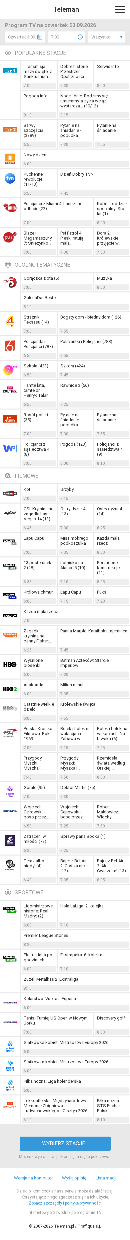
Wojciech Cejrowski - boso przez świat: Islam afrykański (71, 811)
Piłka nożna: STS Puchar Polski (108, 1105)
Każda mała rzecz (108, 541)
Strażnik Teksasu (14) (36, 320)
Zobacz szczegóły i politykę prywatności (65, 1203)
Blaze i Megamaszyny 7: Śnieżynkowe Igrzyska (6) (39, 238)
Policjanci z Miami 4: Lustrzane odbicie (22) (53, 206)
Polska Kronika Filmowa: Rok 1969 (38, 733)
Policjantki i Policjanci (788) (86, 341)
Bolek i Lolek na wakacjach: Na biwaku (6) (112, 733)
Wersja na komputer (33, 1177)
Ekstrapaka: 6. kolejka (81, 954)
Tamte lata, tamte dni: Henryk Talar (36, 390)
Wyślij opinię (74, 1177)
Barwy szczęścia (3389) (33, 130)
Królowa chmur (38, 592)
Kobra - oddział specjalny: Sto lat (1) (112, 208)
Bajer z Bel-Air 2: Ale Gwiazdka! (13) (111, 865)
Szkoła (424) (72, 365)
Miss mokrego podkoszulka (74, 541)
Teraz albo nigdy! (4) (34, 863)
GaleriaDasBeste (40, 297)
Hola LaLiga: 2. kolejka (82, 905)
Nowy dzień (35, 154)
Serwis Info (108, 66)
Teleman (66, 9)
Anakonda (33, 684)
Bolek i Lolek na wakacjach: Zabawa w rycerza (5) (75, 733)
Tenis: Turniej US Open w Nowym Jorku (56, 1020)
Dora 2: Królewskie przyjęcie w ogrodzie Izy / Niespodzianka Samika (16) (111, 238)
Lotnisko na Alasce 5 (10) (72, 565)
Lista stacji (106, 1177)
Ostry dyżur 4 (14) (109, 511)
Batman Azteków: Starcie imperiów (84, 663)
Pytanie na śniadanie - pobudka (70, 130)
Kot (27, 489)
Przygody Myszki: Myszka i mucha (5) (33, 763)
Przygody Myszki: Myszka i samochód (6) (74, 763)
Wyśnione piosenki (33, 663)
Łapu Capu (34, 538)
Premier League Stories (46, 935)
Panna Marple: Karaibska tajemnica (93, 630)
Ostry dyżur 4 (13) (72, 511)
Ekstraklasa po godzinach (38, 957)
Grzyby (67, 489)
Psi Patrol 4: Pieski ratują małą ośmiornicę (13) (75, 238)
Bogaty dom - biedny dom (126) (90, 317)
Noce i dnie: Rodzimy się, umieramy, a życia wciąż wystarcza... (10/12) (84, 100)
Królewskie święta (77, 704)
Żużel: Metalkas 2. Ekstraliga (51, 979)
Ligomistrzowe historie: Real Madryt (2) (38, 910)
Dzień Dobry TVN (77, 174)
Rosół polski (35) (36, 417)
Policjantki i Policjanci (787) (38, 344)
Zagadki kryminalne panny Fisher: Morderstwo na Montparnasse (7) (38, 635)
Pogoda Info (36, 95)
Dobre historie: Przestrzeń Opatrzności (74, 71)
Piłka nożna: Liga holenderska (52, 1081)
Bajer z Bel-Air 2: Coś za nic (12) (73, 865)
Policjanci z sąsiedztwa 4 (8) (36, 449)
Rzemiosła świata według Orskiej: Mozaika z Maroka (111, 763)
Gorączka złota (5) (41, 278)
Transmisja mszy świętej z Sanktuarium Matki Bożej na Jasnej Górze (38, 71)
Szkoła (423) (36, 365)
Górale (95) (34, 787)
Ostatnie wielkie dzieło (39, 707)
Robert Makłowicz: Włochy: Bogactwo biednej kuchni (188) (111, 811)
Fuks (101, 592)
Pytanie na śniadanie (106, 128)
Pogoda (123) (73, 444)
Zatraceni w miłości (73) (35, 839)
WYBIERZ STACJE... (65, 1143)
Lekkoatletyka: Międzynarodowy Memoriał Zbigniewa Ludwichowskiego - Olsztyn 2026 (55, 1105)
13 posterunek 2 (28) (37, 565)
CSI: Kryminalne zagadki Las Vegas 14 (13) (38, 513)
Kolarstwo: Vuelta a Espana (50, 998)
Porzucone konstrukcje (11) (108, 567)
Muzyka (104, 278)
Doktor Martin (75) (77, 787)
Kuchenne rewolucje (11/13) (33, 179)
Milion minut (72, 684)
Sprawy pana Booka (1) (83, 836)
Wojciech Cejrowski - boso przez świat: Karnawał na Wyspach (39, 811)
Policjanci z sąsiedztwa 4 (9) (110, 449)
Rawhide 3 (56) (74, 385)
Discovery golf (111, 1018)
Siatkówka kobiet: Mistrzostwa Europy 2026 (66, 1042)
